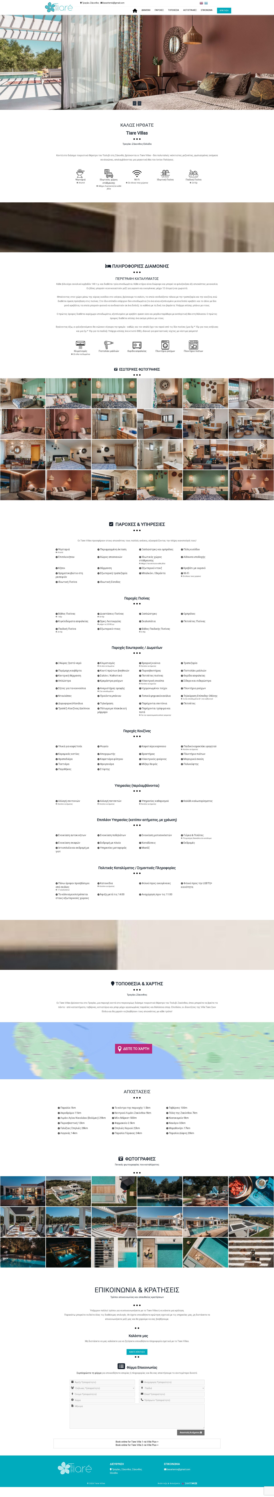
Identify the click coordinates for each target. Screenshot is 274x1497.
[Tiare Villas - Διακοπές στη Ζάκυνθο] (22, 393)
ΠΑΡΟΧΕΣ (159, 10)
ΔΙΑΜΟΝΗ (146, 10)
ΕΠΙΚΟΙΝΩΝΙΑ (206, 10)
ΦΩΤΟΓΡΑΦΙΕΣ (190, 10)
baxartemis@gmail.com (113, 3)
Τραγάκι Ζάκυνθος (90, 3)
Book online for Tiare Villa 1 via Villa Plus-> (137, 1441)
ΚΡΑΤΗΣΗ (224, 10)
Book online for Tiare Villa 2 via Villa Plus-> (137, 1445)
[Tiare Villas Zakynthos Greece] (22, 1191)
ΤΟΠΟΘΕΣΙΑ (173, 10)
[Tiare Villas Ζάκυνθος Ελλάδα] (135, 11)
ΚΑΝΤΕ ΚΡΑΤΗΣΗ (137, 1352)
